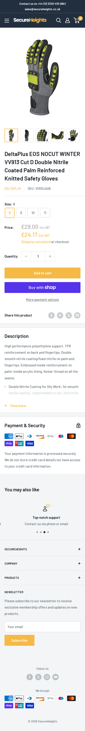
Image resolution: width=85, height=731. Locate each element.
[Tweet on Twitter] (69, 315)
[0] (77, 20)
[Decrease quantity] (26, 256)
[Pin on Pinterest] (60, 315)
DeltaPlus (13, 188)
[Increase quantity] (50, 256)
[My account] (67, 20)
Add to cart (42, 273)
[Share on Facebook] (51, 315)
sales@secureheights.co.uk (42, 9)
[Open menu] (7, 20)
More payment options (42, 299)
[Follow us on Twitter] (38, 677)
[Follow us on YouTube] (55, 677)
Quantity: (11, 256)
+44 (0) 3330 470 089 (51, 3)
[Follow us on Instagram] (47, 677)
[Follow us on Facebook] (30, 677)
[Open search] (58, 20)
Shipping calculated (36, 242)
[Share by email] (77, 315)
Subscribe (19, 640)
